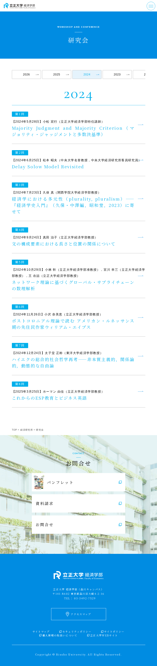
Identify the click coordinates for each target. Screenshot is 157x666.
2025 (56, 74)
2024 (86, 74)
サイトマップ (41, 631)
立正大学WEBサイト (104, 635)
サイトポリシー (114, 631)
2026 (26, 74)
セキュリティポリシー (77, 631)
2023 (117, 74)
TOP (14, 430)
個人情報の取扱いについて (60, 635)
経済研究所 (26, 430)
